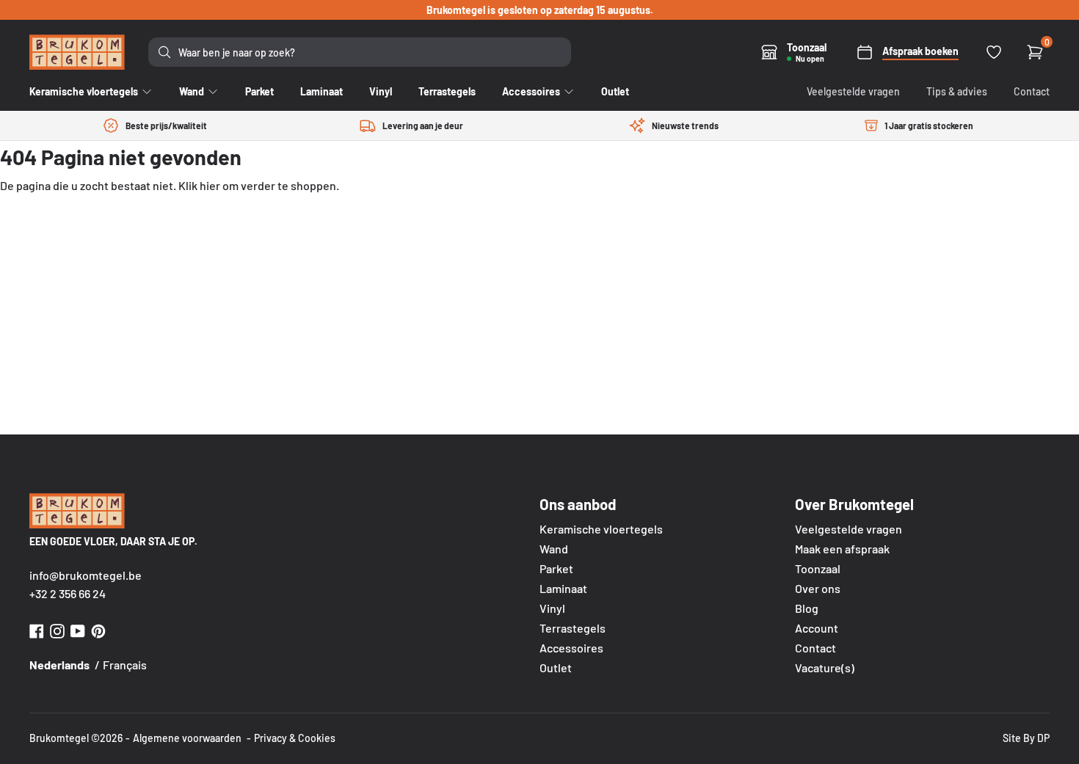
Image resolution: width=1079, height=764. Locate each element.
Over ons (817, 588)
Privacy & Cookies (294, 738)
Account (816, 628)
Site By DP (1026, 738)
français (125, 665)
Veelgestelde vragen (853, 91)
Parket (556, 568)
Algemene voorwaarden (187, 738)
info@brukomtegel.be (85, 575)
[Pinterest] (98, 629)
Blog (806, 608)
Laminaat (563, 588)
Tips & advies (956, 91)
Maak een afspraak (842, 549)
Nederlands (59, 665)
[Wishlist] (994, 52)
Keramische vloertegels (601, 529)
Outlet (556, 667)
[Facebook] (36, 629)
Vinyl (552, 608)
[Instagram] (57, 629)
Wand (554, 549)
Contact (1032, 91)
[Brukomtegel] (77, 52)
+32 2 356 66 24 (67, 593)
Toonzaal (817, 568)
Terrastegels (573, 628)
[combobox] (359, 52)
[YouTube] (77, 629)
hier (210, 185)
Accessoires (571, 648)
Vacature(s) (824, 667)
